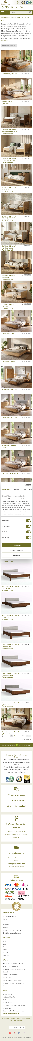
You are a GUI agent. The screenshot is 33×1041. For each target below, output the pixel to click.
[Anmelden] (17, 7)
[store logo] (5, 2)
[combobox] (21, 12)
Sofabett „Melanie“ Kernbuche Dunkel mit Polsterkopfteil (10, 132)
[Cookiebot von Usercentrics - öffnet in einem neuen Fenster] (23, 485)
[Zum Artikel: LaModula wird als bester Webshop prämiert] (16, 906)
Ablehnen (16, 555)
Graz (4, 944)
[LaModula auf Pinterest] (14, 1033)
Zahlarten (6, 972)
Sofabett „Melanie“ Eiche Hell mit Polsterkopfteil (9, 190)
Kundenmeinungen (9, 916)
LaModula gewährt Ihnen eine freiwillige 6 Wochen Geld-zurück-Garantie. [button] (16, 834)
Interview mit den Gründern (12, 930)
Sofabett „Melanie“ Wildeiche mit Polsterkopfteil (9, 219)
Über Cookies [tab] (27, 489)
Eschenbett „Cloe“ (8, 361)
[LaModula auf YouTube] (10, 1033)
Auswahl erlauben (16, 550)
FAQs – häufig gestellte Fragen (13, 963)
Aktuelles (6, 924)
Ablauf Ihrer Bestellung (10, 966)
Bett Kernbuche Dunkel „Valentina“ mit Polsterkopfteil (10, 676)
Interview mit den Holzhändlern (13, 983)
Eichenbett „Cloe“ (8, 333)
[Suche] (30, 12)
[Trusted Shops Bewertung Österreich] (19, 779)
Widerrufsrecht (8, 994)
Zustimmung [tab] (6, 489)
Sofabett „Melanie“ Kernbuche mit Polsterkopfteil (9, 248)
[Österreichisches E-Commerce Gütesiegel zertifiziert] (29, 2)
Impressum (7, 1008)
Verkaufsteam (7, 922)
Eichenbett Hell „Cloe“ (10, 417)
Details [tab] (16, 489)
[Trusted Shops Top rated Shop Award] (27, 779)
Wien (5, 941)
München (6, 955)
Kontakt (5, 919)
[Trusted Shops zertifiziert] (23, 2)
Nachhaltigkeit (8, 977)
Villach (5, 949)
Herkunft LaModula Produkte (12, 980)
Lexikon (5, 986)
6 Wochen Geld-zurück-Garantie (14, 969)
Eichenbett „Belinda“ (9, 74)
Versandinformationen (10, 975)
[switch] (28, 526)
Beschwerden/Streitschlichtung (13, 1011)
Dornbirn (6, 952)
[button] (17, 2)
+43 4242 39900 (18, 795)
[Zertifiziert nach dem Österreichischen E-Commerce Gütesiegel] (10, 779)
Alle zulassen (16, 545)
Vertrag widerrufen (9, 997)
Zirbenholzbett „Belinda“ (7, 103)
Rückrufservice (18, 801)
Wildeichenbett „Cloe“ (10, 389)
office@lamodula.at (18, 806)
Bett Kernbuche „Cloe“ (10, 473)
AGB (4, 1000)
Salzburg (6, 947)
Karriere (5, 927)
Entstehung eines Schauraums (13, 933)
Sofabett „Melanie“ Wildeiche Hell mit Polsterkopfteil (9, 161)
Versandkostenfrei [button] (16, 853)
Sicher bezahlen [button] (16, 880)
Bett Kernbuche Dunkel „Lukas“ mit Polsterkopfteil (10, 617)
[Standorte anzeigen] (12, 7)
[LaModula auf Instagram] (24, 1033)
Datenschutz (7, 1002)
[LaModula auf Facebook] (19, 1033)
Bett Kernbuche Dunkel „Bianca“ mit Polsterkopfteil (10, 647)
